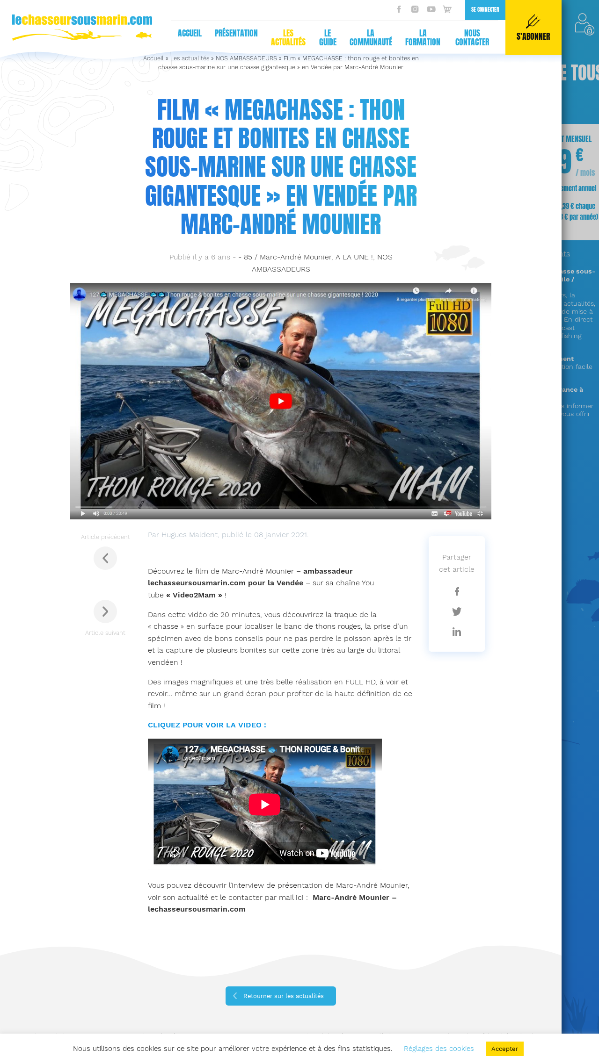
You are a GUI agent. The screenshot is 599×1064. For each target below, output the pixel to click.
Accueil (190, 33)
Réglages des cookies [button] (439, 1048)
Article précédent (105, 536)
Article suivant (105, 632)
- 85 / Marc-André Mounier (284, 256)
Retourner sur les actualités (283, 995)
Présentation (236, 33)
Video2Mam (194, 594)
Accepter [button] (504, 1048)
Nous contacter (472, 37)
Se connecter (485, 10)
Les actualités (288, 37)
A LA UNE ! (354, 256)
